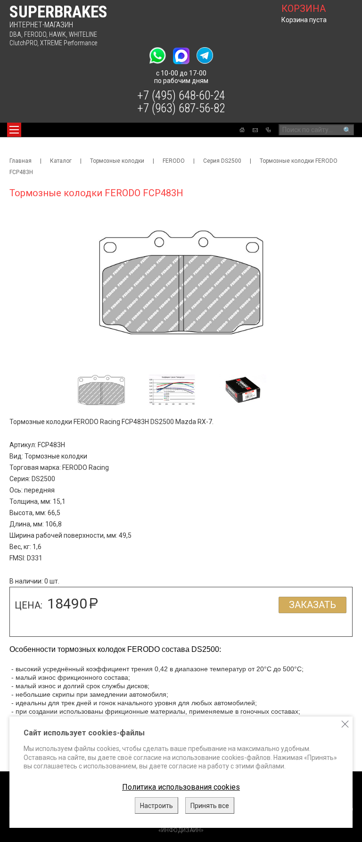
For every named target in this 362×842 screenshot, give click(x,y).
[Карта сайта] (268, 129)
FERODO (35, 34)
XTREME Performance (68, 43)
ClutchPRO (23, 43)
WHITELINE (83, 34)
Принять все (209, 805)
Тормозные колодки (117, 161)
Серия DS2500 (222, 161)
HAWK (57, 34)
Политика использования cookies (181, 787)
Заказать (312, 604)
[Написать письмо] (255, 130)
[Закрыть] (345, 724)
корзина (303, 8)
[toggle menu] (14, 130)
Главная (20, 161)
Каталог (61, 161)
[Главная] (242, 129)
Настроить (156, 805)
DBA (15, 34)
